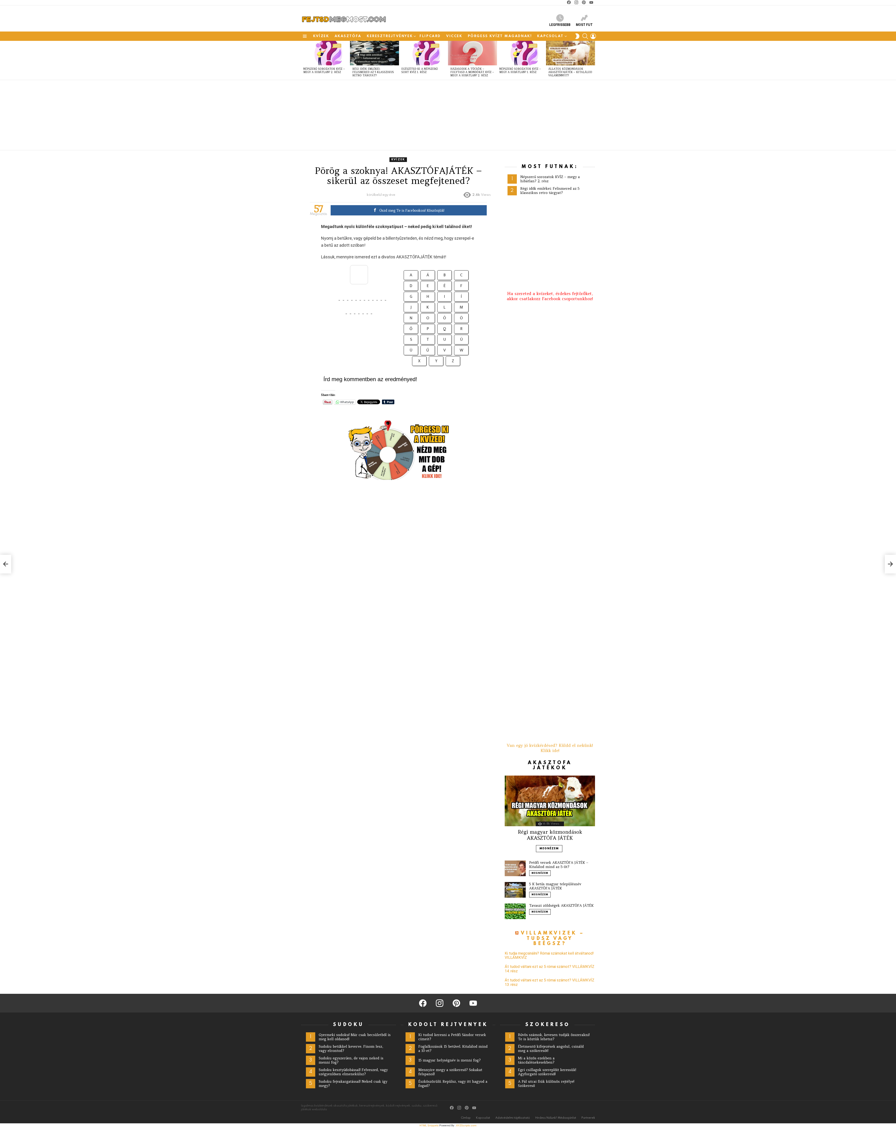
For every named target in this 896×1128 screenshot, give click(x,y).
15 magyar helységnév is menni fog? (449, 1060)
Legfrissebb (559, 25)
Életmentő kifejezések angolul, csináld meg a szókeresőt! (551, 1048)
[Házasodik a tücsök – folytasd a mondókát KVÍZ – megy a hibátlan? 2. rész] (472, 53)
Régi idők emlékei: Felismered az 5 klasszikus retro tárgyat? (373, 72)
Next (592, 60)
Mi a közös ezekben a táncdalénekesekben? (536, 1060)
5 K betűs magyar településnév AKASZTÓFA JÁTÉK (555, 886)
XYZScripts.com (466, 1125)
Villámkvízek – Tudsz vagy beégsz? (553, 938)
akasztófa (348, 36)
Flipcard (430, 36)
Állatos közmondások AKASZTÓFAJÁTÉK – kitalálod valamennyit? (570, 72)
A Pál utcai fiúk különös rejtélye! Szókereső (546, 1083)
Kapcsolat (550, 36)
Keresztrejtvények (390, 36)
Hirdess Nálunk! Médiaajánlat (555, 1118)
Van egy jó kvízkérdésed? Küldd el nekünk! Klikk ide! (550, 748)
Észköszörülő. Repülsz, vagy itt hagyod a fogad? (452, 1083)
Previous (303, 60)
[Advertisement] (441, 115)
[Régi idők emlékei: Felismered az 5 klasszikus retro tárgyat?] (374, 53)
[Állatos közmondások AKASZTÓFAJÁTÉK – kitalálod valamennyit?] (570, 53)
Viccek (454, 36)
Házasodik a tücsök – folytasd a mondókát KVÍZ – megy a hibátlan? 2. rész (472, 72)
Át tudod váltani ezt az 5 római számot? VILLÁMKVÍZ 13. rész (549, 982)
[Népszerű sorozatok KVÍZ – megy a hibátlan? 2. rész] (325, 53)
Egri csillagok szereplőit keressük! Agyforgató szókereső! (547, 1072)
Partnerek (588, 1118)
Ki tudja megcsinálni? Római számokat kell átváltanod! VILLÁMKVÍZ (549, 955)
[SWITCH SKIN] (577, 36)
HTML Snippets (429, 1125)
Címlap (466, 1118)
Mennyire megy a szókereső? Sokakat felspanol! (450, 1072)
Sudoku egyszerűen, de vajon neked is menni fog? (351, 1060)
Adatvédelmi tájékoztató (512, 1118)
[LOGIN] (593, 36)
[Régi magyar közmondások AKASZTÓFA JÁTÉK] (550, 801)
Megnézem (549, 848)
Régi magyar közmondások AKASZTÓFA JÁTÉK (550, 835)
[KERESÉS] (585, 36)
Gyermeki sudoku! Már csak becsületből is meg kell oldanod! (355, 1037)
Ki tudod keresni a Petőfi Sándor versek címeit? (452, 1037)
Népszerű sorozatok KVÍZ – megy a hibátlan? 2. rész (324, 70)
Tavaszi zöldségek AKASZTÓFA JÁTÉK (561, 905)
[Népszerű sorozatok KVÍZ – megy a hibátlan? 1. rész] (521, 53)
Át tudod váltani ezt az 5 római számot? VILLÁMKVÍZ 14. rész (549, 969)
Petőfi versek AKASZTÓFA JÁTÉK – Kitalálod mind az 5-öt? (558, 864)
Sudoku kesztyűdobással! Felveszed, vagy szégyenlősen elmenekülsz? (353, 1072)
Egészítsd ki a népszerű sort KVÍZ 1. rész (419, 70)
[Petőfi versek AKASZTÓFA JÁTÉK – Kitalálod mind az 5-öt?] (515, 868)
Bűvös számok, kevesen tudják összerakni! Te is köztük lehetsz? (554, 1037)
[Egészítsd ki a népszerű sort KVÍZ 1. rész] (423, 53)
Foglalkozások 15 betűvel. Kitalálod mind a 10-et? (453, 1048)
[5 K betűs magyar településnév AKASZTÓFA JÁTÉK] (515, 890)
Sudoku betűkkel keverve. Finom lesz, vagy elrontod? (351, 1048)
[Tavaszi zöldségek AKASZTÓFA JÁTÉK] (515, 911)
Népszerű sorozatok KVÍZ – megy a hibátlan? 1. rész (520, 70)
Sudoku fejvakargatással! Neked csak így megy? (353, 1083)
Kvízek (321, 36)
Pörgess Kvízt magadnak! (500, 36)
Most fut (584, 25)
